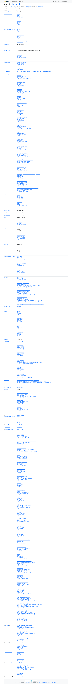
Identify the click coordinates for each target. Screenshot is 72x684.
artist (7, 392)
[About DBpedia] (7, 1)
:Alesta (18, 491)
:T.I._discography (20, 434)
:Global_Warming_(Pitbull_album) (23, 433)
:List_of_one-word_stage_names (23, 442)
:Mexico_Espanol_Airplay (22, 615)
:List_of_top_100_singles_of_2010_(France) (25, 593)
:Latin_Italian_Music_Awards (22, 191)
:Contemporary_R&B (21, 52)
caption (6, 217)
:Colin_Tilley (19, 445)
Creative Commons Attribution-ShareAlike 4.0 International (47, 682)
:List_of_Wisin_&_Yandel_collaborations (24, 431)
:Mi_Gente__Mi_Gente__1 (22, 628)
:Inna (18, 14)
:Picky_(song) (20, 147)
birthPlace (7, 46)
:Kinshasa (19, 46)
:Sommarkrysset (20, 590)
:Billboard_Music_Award (22, 181)
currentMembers (9, 662)
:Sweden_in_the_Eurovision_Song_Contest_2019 (26, 613)
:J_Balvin (19, 136)
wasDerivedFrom (8, 377)
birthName (7, 212)
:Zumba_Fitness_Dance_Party (23, 521)
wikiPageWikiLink (8, 74)
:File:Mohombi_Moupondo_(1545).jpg (24, 189)
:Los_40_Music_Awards (21, 547)
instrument (7, 228)
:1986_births (19, 152)
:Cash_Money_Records (21, 62)
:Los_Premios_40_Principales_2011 (24, 610)
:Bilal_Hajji (19, 498)
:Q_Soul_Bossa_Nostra (21, 536)
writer (7, 625)
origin (6, 253)
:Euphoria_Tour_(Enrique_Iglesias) (23, 548)
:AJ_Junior (19, 497)
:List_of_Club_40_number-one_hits (23, 607)
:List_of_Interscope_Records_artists (24, 537)
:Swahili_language (20, 100)
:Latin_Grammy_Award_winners (23, 161)
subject (6, 277)
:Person (19, 312)
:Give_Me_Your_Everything (22, 565)
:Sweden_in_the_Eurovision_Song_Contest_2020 (26, 600)
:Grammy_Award (20, 176)
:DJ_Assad (19, 411)
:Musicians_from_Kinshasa (22, 302)
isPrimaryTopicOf (8, 387)
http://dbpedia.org (27, 6)
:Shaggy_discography (21, 518)
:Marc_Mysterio (20, 20)
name (6, 244)
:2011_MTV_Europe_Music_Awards (24, 505)
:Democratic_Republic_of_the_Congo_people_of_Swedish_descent (29, 301)
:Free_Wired (19, 550)
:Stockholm (19, 59)
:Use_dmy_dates (20, 271)
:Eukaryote (19, 327)
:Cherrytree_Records (21, 66)
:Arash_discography (21, 563)
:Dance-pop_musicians (21, 150)
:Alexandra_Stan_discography (23, 544)
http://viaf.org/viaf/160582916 (22, 308)
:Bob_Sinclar (19, 74)
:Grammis (19, 148)
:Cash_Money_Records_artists (23, 154)
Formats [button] (21, 1)
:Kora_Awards (20, 139)
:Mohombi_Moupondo (21, 429)
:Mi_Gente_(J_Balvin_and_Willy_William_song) (25, 449)
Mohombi (15, 4)
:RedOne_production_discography (24, 597)
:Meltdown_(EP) (20, 566)
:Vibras (18, 542)
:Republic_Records (21, 65)
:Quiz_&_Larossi (20, 504)
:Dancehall (19, 55)
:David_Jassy (19, 577)
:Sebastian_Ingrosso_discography (23, 507)
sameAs (7, 308)
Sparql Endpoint (64, 1)
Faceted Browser (56, 1)
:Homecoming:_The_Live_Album (23, 569)
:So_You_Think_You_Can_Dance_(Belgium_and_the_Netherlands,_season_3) (31, 617)
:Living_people (20, 77)
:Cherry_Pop (19, 477)
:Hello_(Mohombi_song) (22, 117)
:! (17, 258)
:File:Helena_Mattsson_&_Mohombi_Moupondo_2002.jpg (28, 188)
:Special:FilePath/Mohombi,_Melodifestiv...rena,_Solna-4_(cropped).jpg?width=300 (34, 71)
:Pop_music (19, 56)
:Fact (18, 262)
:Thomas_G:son (20, 535)
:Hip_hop (19, 177)
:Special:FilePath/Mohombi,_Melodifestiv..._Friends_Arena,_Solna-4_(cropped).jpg (34, 382)
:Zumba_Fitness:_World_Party (23, 539)
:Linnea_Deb (19, 486)
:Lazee (18, 138)
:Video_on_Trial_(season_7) (22, 603)
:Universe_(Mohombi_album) (23, 122)
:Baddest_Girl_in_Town (21, 85)
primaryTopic (8, 676)
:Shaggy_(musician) (21, 534)
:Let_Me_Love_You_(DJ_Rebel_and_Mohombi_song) (26, 396)
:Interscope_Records (21, 63)
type (5, 311)
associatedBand (8, 14)
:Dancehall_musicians (21, 155)
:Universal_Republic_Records (22, 146)
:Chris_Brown (20, 18)
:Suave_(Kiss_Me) (20, 500)
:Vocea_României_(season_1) (22, 182)
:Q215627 (20, 318)
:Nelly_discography (21, 594)
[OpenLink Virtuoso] (27, 680)
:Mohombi (19, 257)
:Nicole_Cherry (20, 27)
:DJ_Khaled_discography (22, 476)
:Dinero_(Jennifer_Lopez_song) (23, 523)
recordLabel (7, 62)
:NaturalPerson (20, 315)
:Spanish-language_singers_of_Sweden (24, 157)
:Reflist (18, 267)
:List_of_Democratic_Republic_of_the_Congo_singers (27, 601)
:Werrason (19, 501)
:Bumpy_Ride (20, 143)
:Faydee (19, 21)
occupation (7, 246)
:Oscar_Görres (20, 506)
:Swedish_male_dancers (22, 168)
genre (6, 52)
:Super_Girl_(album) (21, 471)
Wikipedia (27, 682)
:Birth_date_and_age (21, 260)
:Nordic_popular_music (21, 440)
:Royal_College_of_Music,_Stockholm (24, 128)
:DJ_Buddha (19, 530)
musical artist (13, 6)
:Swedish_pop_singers (21, 167)
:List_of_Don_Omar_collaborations (24, 598)
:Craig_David (19, 502)
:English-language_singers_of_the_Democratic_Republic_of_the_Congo (30, 304)
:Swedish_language (21, 101)
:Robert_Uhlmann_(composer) (23, 599)
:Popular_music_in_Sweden (22, 582)
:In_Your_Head (20, 403)
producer (7, 427)
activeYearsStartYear (9, 11)
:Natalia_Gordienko (21, 514)
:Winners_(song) (20, 118)
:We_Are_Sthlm (20, 564)
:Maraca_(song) (20, 586)
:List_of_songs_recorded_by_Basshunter (25, 478)
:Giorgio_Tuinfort (20, 443)
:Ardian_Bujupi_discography (22, 570)
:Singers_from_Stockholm (22, 105)
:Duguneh (19, 508)
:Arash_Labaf (20, 180)
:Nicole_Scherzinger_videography (23, 622)
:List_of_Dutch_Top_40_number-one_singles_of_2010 (27, 451)
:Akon (18, 15)
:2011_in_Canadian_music (22, 458)
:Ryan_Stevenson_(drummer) (23, 447)
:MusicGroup (20, 335)
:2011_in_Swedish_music (22, 459)
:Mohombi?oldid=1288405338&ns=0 (25, 377)
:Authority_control (21, 259)
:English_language (21, 79)
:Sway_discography (21, 522)
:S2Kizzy (19, 494)
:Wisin (18, 24)
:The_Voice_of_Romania (22, 185)
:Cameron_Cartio (20, 527)
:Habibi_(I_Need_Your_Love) (22, 393)
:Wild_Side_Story (20, 115)
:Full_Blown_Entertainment (22, 409)
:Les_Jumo (19, 408)
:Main (18, 264)
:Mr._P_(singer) (20, 591)
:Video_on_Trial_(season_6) (22, 620)
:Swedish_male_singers (21, 134)
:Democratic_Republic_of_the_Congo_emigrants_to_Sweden (28, 156)
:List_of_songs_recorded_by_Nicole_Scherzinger (26, 562)
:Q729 (19, 321)
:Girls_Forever (20, 461)
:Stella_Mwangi (20, 113)
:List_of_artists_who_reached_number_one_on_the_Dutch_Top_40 (29, 604)
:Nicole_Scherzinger (21, 98)
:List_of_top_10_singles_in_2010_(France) (25, 612)
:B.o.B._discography (21, 618)
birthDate (7, 44)
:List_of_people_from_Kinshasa (23, 605)
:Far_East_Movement (21, 465)
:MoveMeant (20, 145)
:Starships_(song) (20, 484)
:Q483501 (20, 319)
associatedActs (8, 194)
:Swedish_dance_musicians (22, 164)
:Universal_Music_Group (22, 103)
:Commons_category (21, 272)
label (6, 232)
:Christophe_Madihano (21, 450)
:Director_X (19, 472)
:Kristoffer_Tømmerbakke (22, 436)
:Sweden (19, 84)
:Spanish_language (21, 82)
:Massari (19, 407)
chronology (8, 656)
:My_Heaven (19, 427)
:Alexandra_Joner (20, 406)
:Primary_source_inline (21, 266)
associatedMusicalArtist (9, 29)
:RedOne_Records (20, 69)
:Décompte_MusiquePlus (22, 520)
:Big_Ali (18, 555)
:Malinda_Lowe (20, 525)
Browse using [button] (15, 1)
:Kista (18, 112)
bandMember (8, 424)
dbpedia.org (40, 6)
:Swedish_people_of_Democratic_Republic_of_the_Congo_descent (29, 166)
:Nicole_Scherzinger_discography (23, 515)
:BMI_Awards (20, 175)
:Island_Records (20, 64)
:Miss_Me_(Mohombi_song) (22, 401)
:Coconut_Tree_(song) (21, 399)
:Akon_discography (21, 513)
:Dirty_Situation (20, 402)
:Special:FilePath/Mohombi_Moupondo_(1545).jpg (28, 380)
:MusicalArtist (20, 329)
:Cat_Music (19, 68)
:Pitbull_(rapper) (20, 16)
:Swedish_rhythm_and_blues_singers (24, 159)
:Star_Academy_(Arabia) (22, 456)
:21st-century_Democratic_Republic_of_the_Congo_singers (28, 174)
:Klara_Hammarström (21, 543)
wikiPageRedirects (9, 429)
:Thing (18, 311)
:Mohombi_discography (22, 392)
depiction (6, 380)
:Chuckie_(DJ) (20, 556)
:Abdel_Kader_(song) (21, 560)
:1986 (18, 452)
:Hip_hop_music (20, 92)
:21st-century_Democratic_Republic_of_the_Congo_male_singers (29, 173)
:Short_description (21, 269)
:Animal (19, 322)
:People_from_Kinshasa (22, 153)
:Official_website (20, 265)
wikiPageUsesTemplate (9, 256)
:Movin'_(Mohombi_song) (22, 587)
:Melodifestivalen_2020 (21, 76)
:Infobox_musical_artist (21, 263)
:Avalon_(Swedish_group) (22, 25)
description (7, 50)
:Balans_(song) (20, 596)
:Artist (18, 325)
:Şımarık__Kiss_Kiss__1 (21, 397)
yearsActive (7, 274)
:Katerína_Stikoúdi (21, 190)
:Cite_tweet (19, 256)
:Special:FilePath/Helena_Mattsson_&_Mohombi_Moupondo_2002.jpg (32, 381)
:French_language (20, 81)
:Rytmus (19, 125)
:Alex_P (18, 455)
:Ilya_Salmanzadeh (21, 469)
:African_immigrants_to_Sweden (23, 584)
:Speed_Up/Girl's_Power (22, 462)
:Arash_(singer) (20, 17)
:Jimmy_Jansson (20, 487)
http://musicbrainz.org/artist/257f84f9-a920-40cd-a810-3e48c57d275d (30, 362)
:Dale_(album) (20, 140)
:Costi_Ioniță (19, 22)
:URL (18, 270)
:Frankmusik (19, 470)
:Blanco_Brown (20, 528)
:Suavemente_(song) (21, 608)
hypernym (7, 306)
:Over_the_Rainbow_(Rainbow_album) (24, 561)
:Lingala (19, 97)
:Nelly (18, 23)
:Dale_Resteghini (20, 454)
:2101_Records (20, 169)
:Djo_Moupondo (20, 183)
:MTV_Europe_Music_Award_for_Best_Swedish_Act (26, 441)
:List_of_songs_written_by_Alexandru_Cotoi (25, 572)
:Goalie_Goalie (20, 529)
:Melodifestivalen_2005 (21, 149)
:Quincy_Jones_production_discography (25, 589)
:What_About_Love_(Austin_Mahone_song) (25, 437)
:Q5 (19, 320)
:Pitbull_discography (21, 551)
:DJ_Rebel (19, 485)
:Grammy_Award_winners (22, 163)
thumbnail (7, 71)
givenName (7, 384)
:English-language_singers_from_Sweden (25, 160)
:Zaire (18, 48)
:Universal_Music (20, 178)
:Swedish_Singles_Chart (22, 184)
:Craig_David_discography (22, 516)
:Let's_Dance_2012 (21, 490)
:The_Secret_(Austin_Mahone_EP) (23, 540)
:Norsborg (19, 75)
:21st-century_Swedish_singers (23, 162)
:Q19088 (19, 317)
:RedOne (19, 124)
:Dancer (19, 306)
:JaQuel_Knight (20, 571)
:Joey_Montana (20, 114)
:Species (19, 333)
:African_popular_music (22, 57)
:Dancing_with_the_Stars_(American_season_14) (26, 614)
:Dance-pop (19, 54)
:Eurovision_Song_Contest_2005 (23, 91)
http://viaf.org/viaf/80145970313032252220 (25, 363)
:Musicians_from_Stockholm (22, 171)
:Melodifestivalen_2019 (21, 133)
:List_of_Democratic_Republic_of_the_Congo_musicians (27, 606)
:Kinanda (19, 121)
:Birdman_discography (21, 583)
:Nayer (18, 131)
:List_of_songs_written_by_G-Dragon (24, 558)
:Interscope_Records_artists (22, 170)
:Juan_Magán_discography (22, 611)
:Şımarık (19, 512)
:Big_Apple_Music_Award (22, 186)
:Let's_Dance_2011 (21, 488)
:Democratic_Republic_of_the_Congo (24, 78)
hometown (7, 59)
